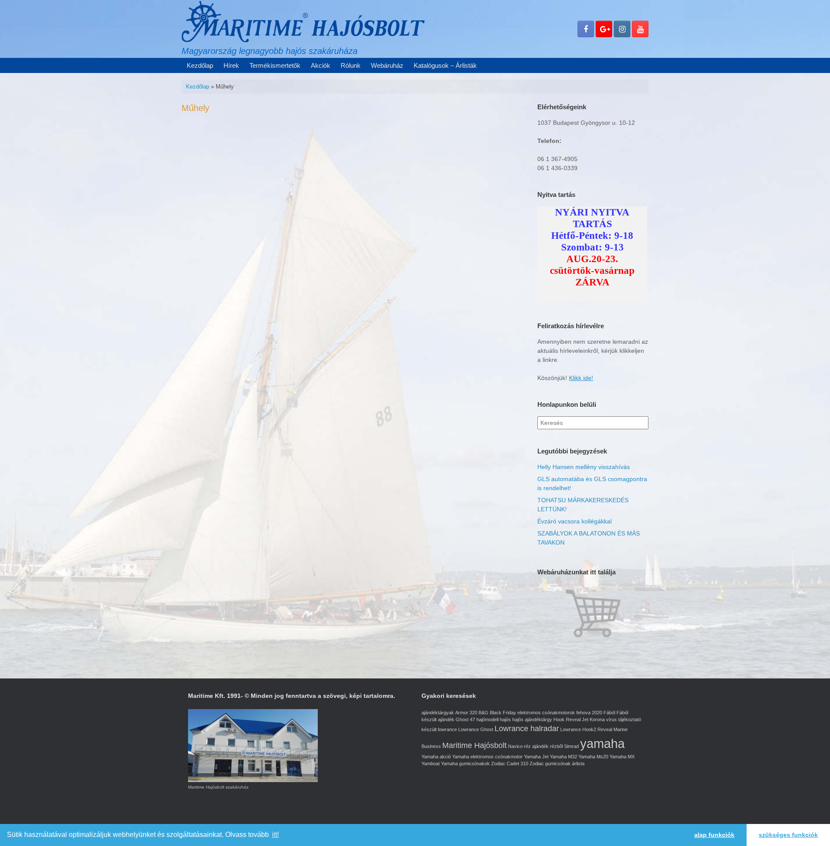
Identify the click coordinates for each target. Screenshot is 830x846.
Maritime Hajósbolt (474, 745)
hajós (505, 719)
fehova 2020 (589, 712)
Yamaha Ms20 (593, 756)
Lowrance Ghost (475, 729)
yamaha (602, 743)
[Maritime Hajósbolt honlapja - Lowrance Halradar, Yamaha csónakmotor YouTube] (640, 29)
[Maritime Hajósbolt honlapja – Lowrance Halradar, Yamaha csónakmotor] (303, 21)
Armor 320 (466, 712)
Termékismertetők (274, 65)
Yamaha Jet (536, 756)
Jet (585, 719)
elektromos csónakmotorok (546, 712)
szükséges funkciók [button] (788, 834)
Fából (609, 712)
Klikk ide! (581, 377)
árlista (578, 763)
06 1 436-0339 (557, 168)
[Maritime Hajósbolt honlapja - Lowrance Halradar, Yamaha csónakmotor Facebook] (586, 29)
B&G (483, 712)
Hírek (231, 65)
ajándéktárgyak (437, 712)
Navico (515, 746)
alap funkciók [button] (714, 834)
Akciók (320, 65)
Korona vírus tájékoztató (615, 719)
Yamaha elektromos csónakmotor (487, 756)
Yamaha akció (436, 756)
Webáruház (387, 65)
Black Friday (503, 712)
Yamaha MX (622, 756)
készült (429, 729)
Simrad (571, 746)
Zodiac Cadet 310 (509, 763)
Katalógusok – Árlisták (445, 65)
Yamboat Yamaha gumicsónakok (455, 763)
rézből (556, 746)
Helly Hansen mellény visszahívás (583, 466)
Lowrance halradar (527, 728)
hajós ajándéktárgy (532, 719)
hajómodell (487, 719)
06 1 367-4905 (557, 158)
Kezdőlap (200, 65)
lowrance (447, 729)
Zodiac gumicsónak (550, 763)
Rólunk (351, 65)
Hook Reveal (567, 719)
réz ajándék (536, 746)
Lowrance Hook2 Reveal (586, 729)
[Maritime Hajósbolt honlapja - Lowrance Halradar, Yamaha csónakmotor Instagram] (622, 29)
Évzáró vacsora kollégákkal (574, 521)
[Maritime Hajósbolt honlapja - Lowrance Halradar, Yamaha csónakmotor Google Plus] (604, 29)
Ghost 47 (465, 719)
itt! (275, 834)
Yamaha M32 (563, 756)
